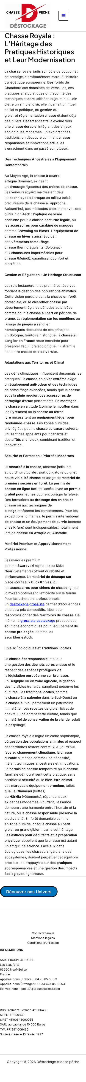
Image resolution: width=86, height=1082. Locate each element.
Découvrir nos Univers (28, 891)
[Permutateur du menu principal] (63, 16)
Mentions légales (43, 938)
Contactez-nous (43, 933)
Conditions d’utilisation (43, 942)
